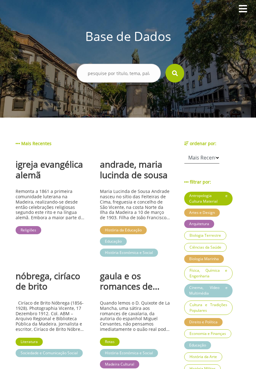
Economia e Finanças (208, 333)
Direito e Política (203, 322)
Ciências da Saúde (205, 247)
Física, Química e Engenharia (208, 273)
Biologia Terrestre (205, 235)
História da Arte (203, 356)
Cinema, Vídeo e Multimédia (208, 290)
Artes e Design (202, 212)
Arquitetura (199, 223)
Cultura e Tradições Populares (208, 307)
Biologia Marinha (204, 258)
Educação (197, 345)
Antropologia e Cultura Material (208, 198)
